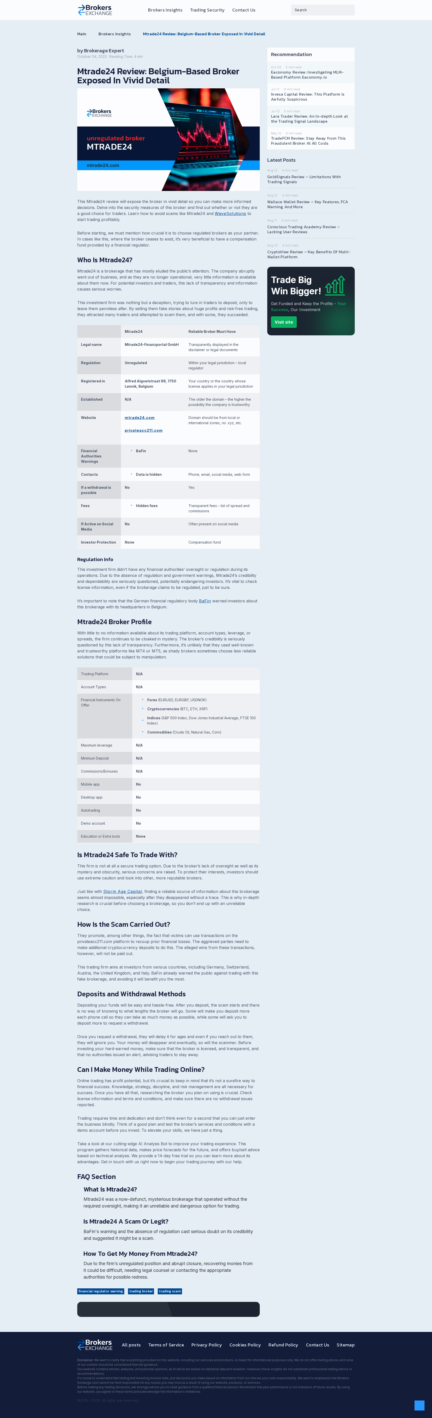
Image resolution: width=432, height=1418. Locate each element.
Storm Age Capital (122, 891)
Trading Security (207, 10)
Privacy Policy (207, 1344)
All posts (131, 1344)
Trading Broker (141, 1291)
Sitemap (346, 1344)
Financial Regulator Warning (100, 1291)
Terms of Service (166, 1344)
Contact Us (244, 10)
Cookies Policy (245, 1344)
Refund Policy (283, 1344)
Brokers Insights (165, 10)
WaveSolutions (230, 213)
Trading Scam (169, 1291)
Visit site (284, 322)
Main (81, 34)
